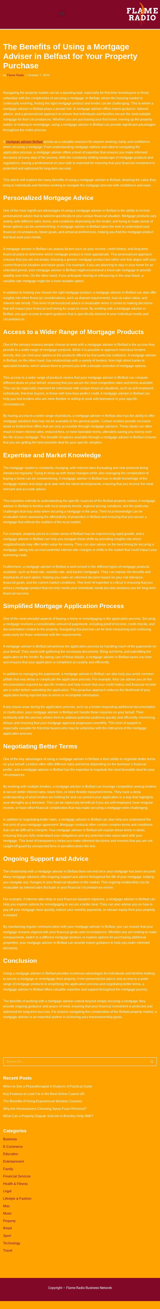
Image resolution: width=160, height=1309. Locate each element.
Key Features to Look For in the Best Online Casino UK (44, 1094)
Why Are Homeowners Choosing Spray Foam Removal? (44, 1108)
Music (7, 1213)
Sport (7, 1235)
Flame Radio (15, 75)
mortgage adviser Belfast (24, 141)
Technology (11, 1243)
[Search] (152, 1061)
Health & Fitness (15, 1184)
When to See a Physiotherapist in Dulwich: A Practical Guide (47, 1086)
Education (10, 1154)
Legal (7, 1191)
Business (10, 1139)
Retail (7, 1228)
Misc (6, 1206)
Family (8, 1169)
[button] (62, 13)
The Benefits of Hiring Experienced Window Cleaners (42, 1101)
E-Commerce (13, 1146)
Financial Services (17, 1176)
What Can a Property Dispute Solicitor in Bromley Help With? (48, 1116)
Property (9, 1221)
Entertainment (13, 1161)
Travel (7, 1250)
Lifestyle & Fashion (17, 1198)
